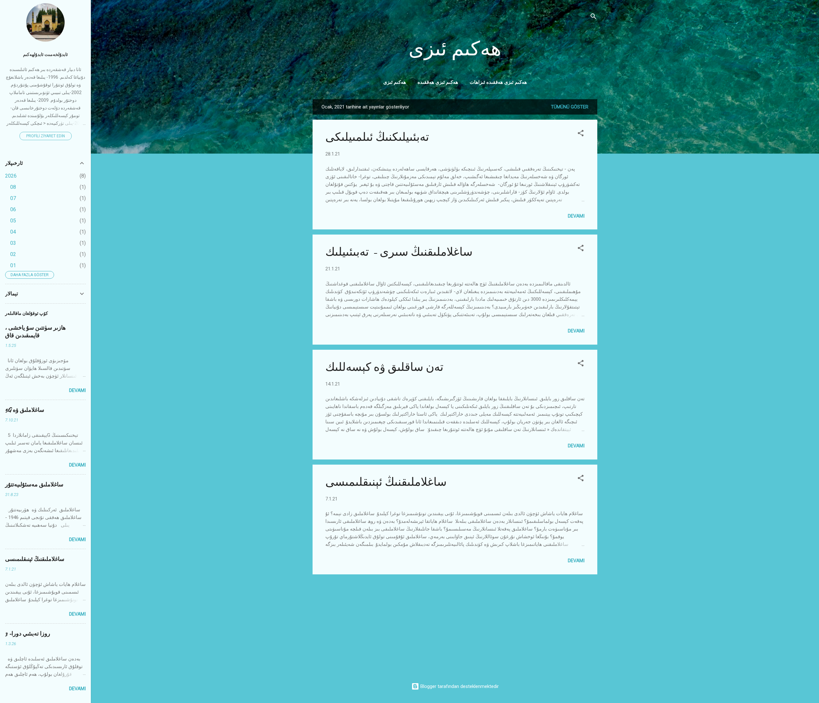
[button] (580, 134)
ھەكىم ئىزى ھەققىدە (437, 82)
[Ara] (593, 17)
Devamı (576, 216)
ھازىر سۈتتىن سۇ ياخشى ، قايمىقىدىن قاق (35, 332)
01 (13, 265)
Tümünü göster (569, 107)
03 (13, 243)
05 (13, 221)
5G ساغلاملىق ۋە (24, 410)
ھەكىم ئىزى (455, 49)
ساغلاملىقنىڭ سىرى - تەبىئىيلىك (399, 252)
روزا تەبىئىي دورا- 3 (27, 634)
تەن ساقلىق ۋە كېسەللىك (384, 367)
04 (13, 232)
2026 (11, 176)
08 (13, 187)
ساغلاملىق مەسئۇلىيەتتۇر (34, 485)
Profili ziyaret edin (45, 136)
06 (13, 209)
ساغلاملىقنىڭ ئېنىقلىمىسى (386, 482)
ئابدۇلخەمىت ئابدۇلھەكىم (45, 54)
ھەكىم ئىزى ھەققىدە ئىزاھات (498, 82)
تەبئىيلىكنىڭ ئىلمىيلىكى (377, 137)
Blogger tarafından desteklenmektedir (459, 686)
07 (13, 198)
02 (13, 254)
